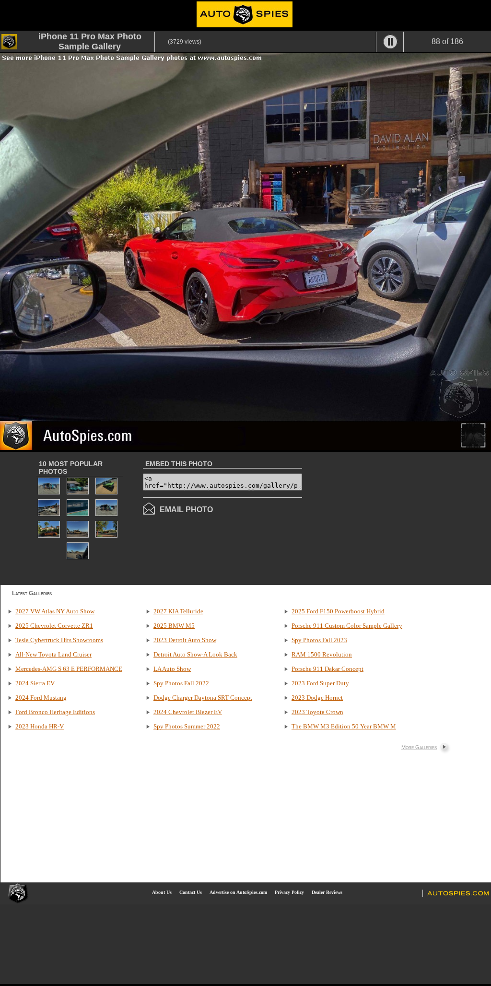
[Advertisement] (383, 517)
